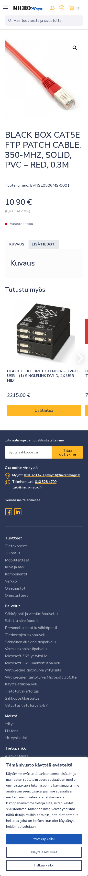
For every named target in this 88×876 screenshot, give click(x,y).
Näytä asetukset (44, 852)
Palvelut (12, 606)
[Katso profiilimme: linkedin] (17, 511)
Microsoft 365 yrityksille (26, 656)
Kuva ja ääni (14, 567)
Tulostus (13, 553)
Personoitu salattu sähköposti (31, 628)
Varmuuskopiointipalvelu (26, 649)
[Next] (78, 358)
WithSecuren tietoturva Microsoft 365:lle (41, 677)
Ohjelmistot (15, 588)
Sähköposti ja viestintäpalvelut (31, 614)
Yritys (9, 724)
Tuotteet (13, 538)
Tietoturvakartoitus (22, 691)
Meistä (11, 716)
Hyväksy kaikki (44, 839)
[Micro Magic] (28, 8)
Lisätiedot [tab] (43, 244)
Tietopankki (16, 748)
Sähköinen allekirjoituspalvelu (30, 642)
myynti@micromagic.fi (63, 475)
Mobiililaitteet (17, 560)
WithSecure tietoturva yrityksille (33, 670)
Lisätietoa (44, 410)
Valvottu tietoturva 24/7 (26, 705)
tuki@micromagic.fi (27, 487)
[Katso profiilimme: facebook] (8, 511)
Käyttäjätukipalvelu (21, 684)
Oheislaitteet (16, 595)
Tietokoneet (16, 546)
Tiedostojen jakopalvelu (25, 635)
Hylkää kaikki (44, 865)
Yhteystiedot (16, 738)
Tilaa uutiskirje (67, 452)
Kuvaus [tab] (16, 244)
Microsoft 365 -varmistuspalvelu (33, 663)
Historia (11, 731)
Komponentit (16, 574)
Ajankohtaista (17, 756)
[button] (5, 6)
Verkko (11, 581)
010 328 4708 (34, 475)
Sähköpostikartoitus (22, 698)
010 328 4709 (45, 481)
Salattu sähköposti (21, 620)
